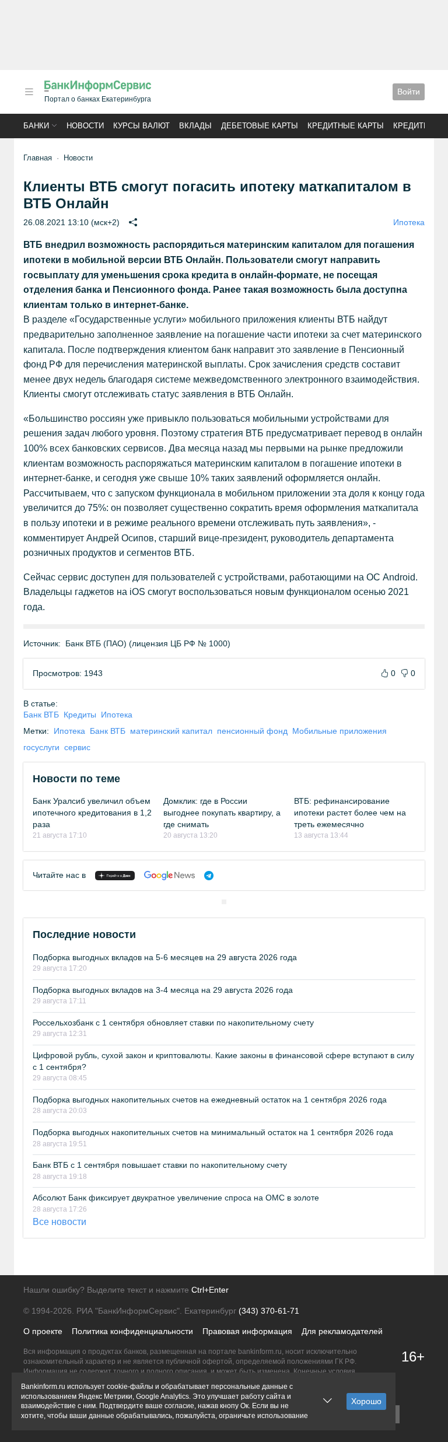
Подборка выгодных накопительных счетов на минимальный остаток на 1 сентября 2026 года (213, 1132)
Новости (85, 125)
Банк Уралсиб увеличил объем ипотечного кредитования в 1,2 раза (92, 812)
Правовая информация (247, 1331)
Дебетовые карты (259, 125)
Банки (36, 125)
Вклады (195, 125)
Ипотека (409, 222)
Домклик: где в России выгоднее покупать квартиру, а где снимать (222, 812)
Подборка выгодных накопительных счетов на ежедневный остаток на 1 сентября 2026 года (210, 1099)
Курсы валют (141, 125)
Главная (37, 157)
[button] (29, 92)
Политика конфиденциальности (132, 1331)
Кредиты (411, 125)
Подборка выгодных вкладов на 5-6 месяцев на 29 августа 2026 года (165, 957)
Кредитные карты (345, 125)
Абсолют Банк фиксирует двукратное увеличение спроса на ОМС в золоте (176, 1197)
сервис (77, 747)
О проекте (42, 1331)
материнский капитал (171, 731)
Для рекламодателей (342, 1331)
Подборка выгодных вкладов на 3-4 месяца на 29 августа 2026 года (163, 990)
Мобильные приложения (339, 731)
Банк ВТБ (41, 714)
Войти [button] (408, 91)
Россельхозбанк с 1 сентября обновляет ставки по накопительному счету (173, 1022)
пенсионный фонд (252, 731)
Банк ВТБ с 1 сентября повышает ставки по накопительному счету (160, 1165)
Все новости (59, 1222)
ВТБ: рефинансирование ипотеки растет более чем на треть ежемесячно (350, 812)
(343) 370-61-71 (269, 1310)
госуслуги (41, 747)
